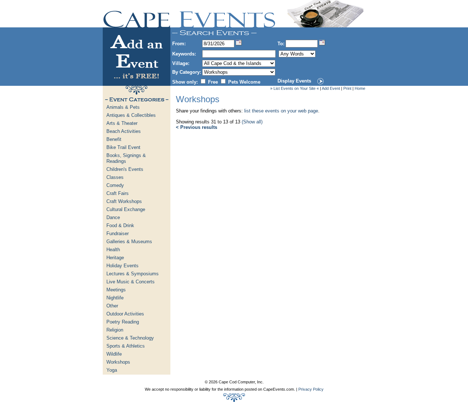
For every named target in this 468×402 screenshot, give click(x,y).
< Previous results (196, 127)
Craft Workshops (124, 201)
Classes (115, 177)
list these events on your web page (281, 111)
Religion (114, 330)
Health (113, 249)
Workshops (118, 362)
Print (347, 88)
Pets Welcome (244, 82)
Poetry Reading (122, 322)
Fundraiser (117, 233)
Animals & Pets (123, 107)
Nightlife (115, 297)
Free (213, 82)
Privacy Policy (311, 389)
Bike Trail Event (123, 147)
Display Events (294, 81)
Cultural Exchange (125, 209)
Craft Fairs (117, 193)
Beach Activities (123, 131)
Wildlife (114, 354)
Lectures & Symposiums (132, 273)
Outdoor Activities (125, 314)
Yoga (111, 370)
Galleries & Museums (129, 241)
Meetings (116, 289)
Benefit (113, 139)
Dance (113, 217)
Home (360, 88)
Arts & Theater (121, 123)
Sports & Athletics (125, 346)
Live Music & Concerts (130, 281)
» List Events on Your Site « (294, 88)
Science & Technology (130, 338)
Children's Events (124, 169)
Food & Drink (120, 225)
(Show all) (252, 122)
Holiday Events (122, 265)
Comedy (115, 185)
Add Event (331, 88)
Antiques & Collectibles (131, 115)
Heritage (115, 257)
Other (112, 306)
